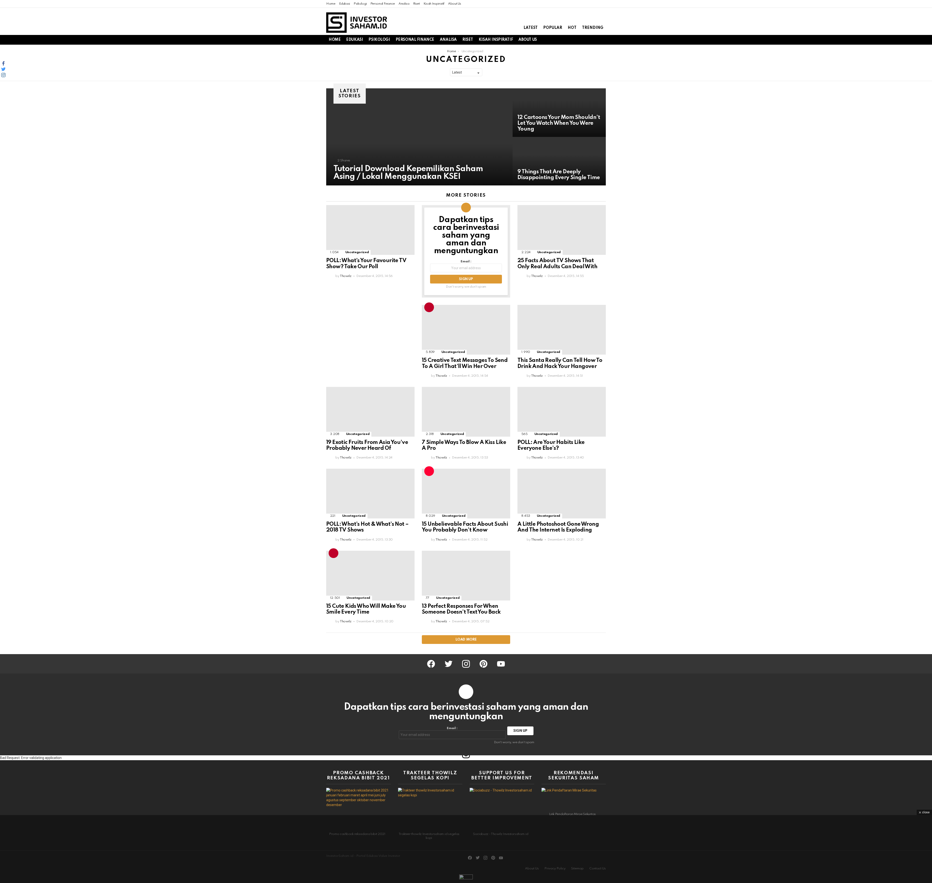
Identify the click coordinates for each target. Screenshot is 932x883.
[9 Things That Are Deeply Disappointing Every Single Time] (559, 161)
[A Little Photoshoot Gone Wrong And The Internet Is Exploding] (561, 493)
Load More (466, 639)
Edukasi (344, 3)
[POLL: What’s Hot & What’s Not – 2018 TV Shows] (370, 493)
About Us (454, 3)
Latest (531, 28)
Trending (592, 28)
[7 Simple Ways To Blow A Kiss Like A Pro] (466, 412)
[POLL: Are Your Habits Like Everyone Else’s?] (561, 412)
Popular (552, 28)
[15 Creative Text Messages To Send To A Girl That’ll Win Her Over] (466, 330)
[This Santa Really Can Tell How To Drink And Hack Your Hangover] (561, 330)
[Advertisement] (370, 339)
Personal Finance (382, 3)
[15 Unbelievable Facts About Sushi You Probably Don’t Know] (466, 493)
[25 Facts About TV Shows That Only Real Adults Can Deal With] (561, 230)
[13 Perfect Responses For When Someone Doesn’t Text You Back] (466, 575)
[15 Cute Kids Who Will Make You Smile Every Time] (370, 575)
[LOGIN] (603, 40)
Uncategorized (357, 252)
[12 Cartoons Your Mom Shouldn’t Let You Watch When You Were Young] (559, 112)
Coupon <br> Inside (429, 471)
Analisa (404, 3)
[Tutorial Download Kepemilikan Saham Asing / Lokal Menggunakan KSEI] (419, 136)
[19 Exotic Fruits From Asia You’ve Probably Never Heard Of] (370, 412)
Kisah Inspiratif (434, 3)
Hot (572, 28)
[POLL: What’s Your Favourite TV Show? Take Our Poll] (370, 230)
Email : (466, 261)
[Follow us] (586, 40)
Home (330, 3)
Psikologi (360, 3)
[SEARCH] (595, 40)
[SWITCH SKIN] (578, 40)
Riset (416, 3)
